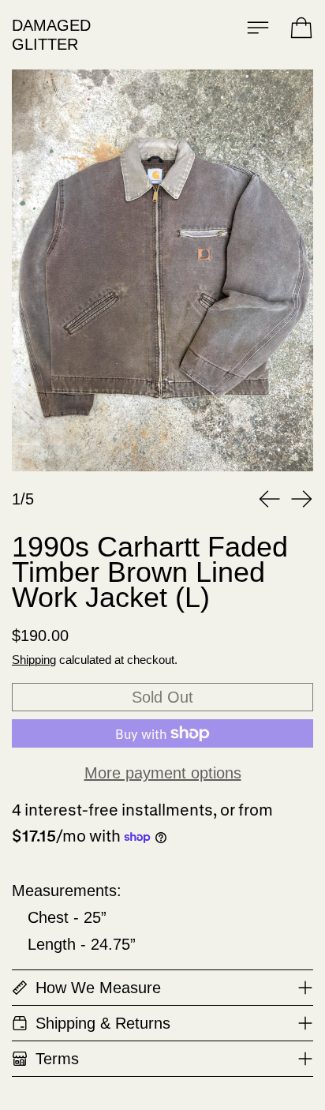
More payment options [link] (162, 773)
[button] (162, 270)
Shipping (34, 659)
